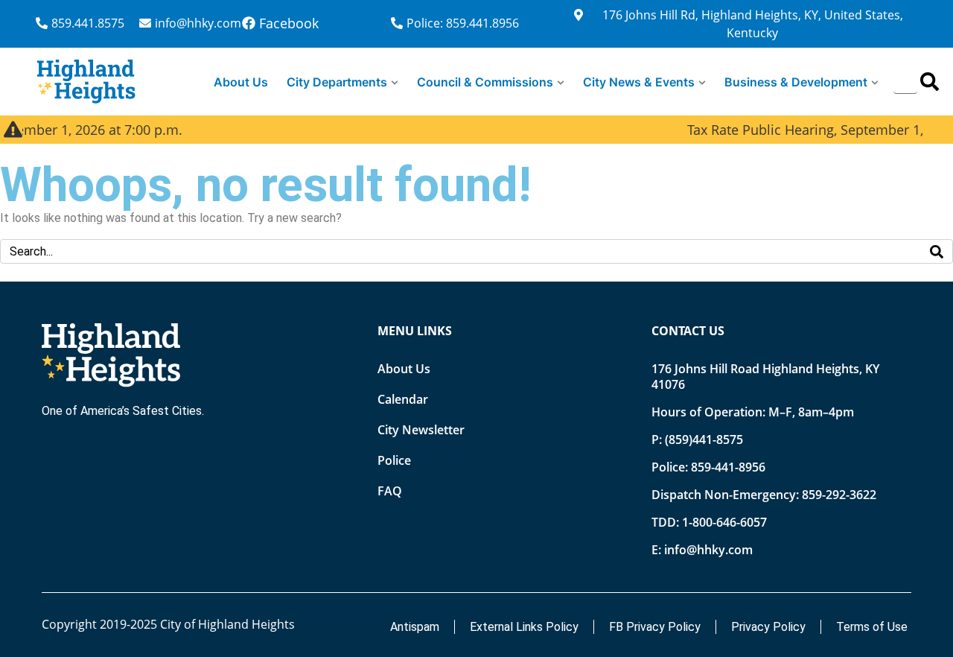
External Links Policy (524, 627)
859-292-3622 (839, 494)
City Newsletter (421, 430)
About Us (241, 81)
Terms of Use (872, 627)
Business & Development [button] (795, 81)
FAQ (389, 491)
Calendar (402, 399)
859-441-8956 (728, 467)
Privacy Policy (768, 627)
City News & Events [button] (639, 81)
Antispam (414, 627)
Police (394, 460)
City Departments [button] (337, 81)
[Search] (929, 81)
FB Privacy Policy (655, 627)
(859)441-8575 (704, 439)
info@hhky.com (708, 550)
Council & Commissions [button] (485, 81)
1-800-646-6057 (724, 522)
